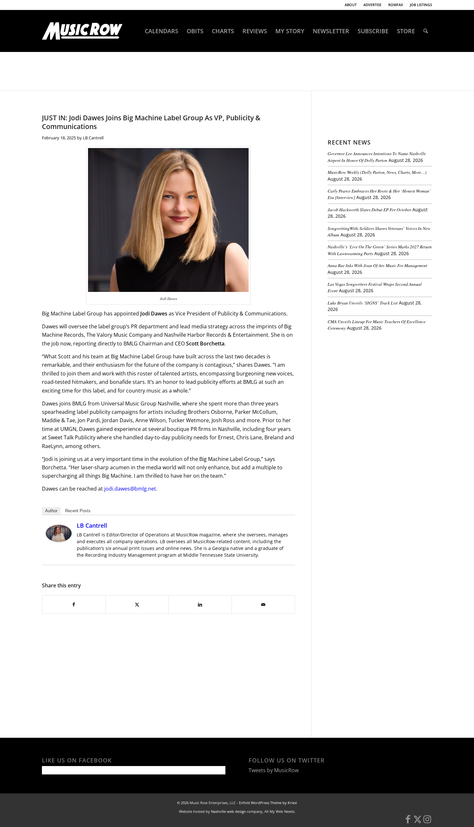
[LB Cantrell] (59, 539)
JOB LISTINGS (421, 4)
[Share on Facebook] (73, 604)
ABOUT (351, 4)
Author (51, 510)
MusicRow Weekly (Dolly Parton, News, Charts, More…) (377, 172)
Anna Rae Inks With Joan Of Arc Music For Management (377, 265)
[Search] (425, 31)
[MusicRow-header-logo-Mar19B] (82, 31)
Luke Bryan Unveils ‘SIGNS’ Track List (363, 303)
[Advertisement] (376, 380)
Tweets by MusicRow (274, 770)
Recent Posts (78, 510)
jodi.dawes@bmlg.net (130, 488)
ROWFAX (395, 4)
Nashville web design (228, 811)
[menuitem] (350, 4)
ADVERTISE (372, 4)
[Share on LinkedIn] (200, 604)
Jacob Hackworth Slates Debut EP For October (369, 209)
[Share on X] (137, 604)
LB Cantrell (93, 138)
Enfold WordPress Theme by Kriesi (268, 802)
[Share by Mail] (263, 604)
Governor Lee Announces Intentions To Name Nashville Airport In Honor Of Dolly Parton (377, 156)
